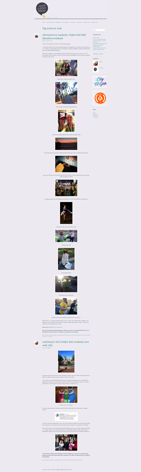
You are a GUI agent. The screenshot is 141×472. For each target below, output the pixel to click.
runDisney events (86, 22)
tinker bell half (74, 460)
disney (54, 460)
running (65, 460)
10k (53, 335)
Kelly (76, 134)
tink (86, 335)
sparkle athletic (77, 335)
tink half (88, 335)
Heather (74, 55)
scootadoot (101, 67)
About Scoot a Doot (50, 22)
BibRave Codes (95, 22)
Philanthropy (58, 22)
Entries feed (95, 114)
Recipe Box (79, 22)
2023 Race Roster (96, 37)
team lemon (83, 335)
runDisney (73, 335)
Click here (50, 327)
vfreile (51, 40)
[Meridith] (95, 66)
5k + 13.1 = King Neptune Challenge (99, 39)
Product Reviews (65, 22)
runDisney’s (76, 48)
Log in (94, 112)
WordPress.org (95, 117)
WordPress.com (68, 469)
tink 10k (69, 460)
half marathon (64, 335)
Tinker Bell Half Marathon (53, 50)
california (56, 335)
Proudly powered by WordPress (49, 469)
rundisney (47, 335)
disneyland (60, 335)
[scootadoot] (95, 72)
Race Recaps (72, 22)
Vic (45, 336)
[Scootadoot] (70, 10)
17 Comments (49, 336)
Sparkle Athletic (62, 134)
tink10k (43, 336)
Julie (57, 227)
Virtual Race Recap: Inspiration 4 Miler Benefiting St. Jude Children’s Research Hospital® (100, 45)
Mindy (47, 199)
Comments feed (95, 115)
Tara (51, 175)
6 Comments (79, 460)
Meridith (49, 347)
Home (43, 22)
